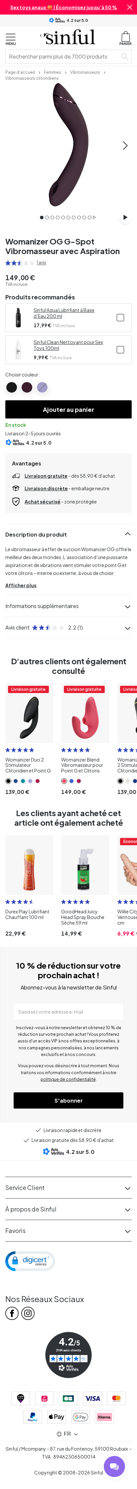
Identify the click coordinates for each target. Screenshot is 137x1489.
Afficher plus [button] (21, 585)
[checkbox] (120, 317)
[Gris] (11, 387)
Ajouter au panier (68, 409)
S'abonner (69, 1100)
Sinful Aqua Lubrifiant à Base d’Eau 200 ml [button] (64, 313)
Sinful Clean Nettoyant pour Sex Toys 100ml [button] (68, 345)
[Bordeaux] (27, 387)
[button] (129, 7)
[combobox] (62, 56)
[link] (20, 72)
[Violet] (42, 387)
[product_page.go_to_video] (125, 217)
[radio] (8, 263)
